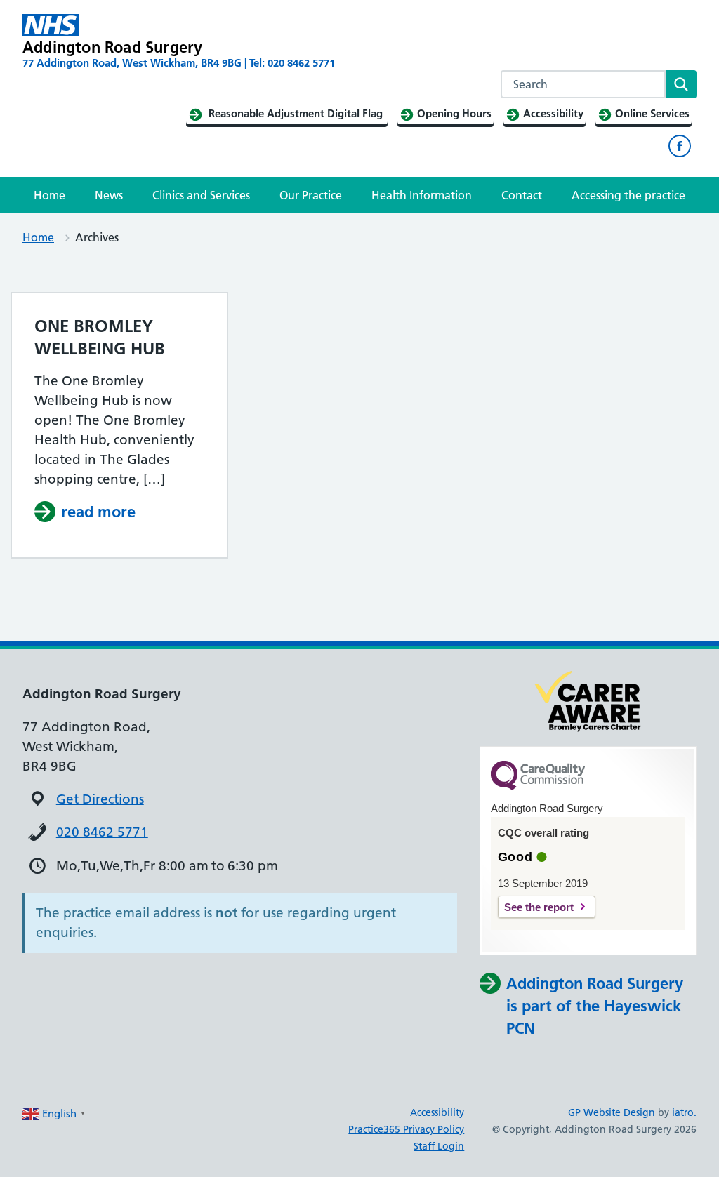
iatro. (684, 1112)
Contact (521, 195)
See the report (539, 907)
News (109, 195)
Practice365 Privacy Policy (406, 1129)
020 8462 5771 (102, 832)
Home (49, 195)
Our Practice (310, 195)
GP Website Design (611, 1112)
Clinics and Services (201, 195)
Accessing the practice (628, 195)
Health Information (421, 195)
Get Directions (100, 799)
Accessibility (437, 1112)
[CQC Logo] (538, 786)
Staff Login (439, 1146)
